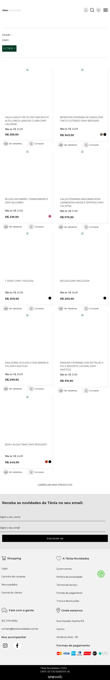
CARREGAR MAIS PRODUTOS (55, 485)
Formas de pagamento (69, 593)
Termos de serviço (66, 585)
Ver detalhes (15, 143)
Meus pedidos (9, 585)
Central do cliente (11, 593)
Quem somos (64, 569)
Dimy (5, 40)
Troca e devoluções (67, 601)
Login (4, 568)
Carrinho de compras (13, 577)
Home (6, 35)
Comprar (39, 143)
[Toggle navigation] (105, 10)
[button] (92, 10)
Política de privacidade (69, 577)
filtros (8, 48)
